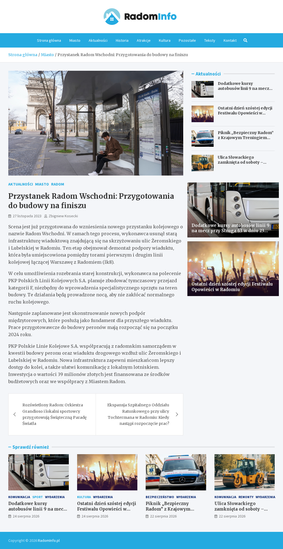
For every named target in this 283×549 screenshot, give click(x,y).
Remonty (246, 497)
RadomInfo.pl (49, 540)
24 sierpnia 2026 (26, 516)
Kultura (165, 40)
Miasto (74, 40)
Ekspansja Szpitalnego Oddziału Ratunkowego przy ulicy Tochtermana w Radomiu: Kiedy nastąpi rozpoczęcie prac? (138, 414)
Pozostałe (187, 40)
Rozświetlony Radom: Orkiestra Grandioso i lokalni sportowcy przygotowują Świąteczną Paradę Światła (54, 414)
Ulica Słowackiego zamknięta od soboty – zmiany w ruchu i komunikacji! (240, 165)
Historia (122, 40)
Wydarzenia (55, 497)
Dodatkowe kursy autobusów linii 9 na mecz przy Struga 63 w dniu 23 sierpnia (243, 91)
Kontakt (230, 40)
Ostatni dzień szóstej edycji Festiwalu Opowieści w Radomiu (245, 113)
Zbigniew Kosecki (63, 215)
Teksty (209, 40)
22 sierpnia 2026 (163, 516)
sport (37, 497)
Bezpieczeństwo (160, 497)
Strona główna (49, 40)
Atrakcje (144, 40)
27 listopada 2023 (27, 215)
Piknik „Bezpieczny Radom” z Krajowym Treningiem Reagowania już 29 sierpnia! (246, 137)
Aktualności (98, 40)
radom (57, 184)
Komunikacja (19, 497)
